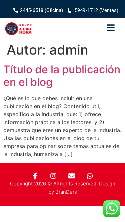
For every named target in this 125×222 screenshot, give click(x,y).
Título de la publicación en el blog (61, 76)
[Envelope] (71, 176)
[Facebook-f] (35, 176)
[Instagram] (53, 176)
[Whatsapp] (90, 176)
